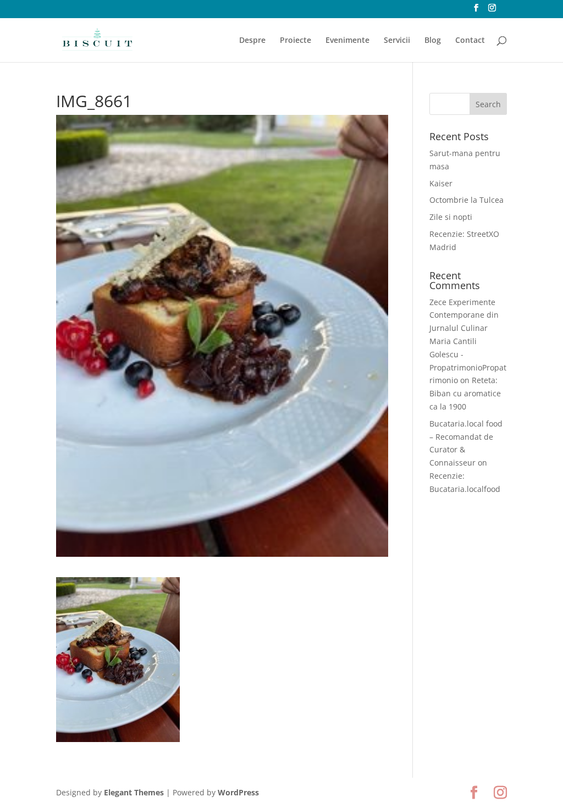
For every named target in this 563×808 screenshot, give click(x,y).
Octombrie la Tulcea (466, 200)
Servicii (397, 40)
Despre (252, 40)
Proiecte (295, 40)
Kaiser (440, 183)
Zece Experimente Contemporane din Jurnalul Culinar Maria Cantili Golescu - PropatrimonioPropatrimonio (467, 341)
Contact (470, 40)
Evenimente (347, 40)
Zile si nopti (450, 217)
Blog (432, 40)
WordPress (238, 792)
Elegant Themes (134, 792)
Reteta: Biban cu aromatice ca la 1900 (465, 393)
